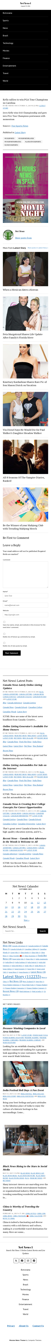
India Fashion (21, 962)
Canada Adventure (10, 694)
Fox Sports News (20, 125)
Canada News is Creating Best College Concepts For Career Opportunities (24, 805)
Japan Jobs (31, 969)
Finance (6, 58)
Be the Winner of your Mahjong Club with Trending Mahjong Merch (23, 527)
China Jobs (36, 952)
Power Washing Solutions (12, 985)
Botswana (7, 13)
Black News (25, 1173)
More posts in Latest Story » (38, 248)
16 (19, 907)
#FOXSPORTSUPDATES (12, 142)
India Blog (10, 962)
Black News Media (10, 1176)
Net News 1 (25, 3)
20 (45, 907)
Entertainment (9, 65)
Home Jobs (30, 959)
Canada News (38, 694)
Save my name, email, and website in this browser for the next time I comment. (24, 626)
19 (38, 907)
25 (32, 911)
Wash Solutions (25, 991)
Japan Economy (21, 969)
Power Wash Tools (29, 985)
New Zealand (28, 738)
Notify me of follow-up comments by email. (19, 637)
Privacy (11, 1325)
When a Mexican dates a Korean (20, 289)
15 (12, 907)
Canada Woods (9, 858)
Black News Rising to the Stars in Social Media (25, 1168)
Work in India (37, 991)
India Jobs (29, 966)
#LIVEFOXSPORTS (11, 145)
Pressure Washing (32, 1038)
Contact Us (38, 1325)
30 (19, 916)
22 (12, 911)
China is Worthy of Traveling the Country (21, 1208)
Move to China (9, 1218)
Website (6, 610)
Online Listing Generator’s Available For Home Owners (25, 728)
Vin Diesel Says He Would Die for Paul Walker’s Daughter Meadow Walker (24, 431)
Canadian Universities (19, 816)
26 (38, 911)
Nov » (26, 920)
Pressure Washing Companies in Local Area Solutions (24, 1030)
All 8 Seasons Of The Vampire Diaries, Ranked (24, 479)
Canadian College (24, 697)
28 (6, 916)
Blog (41, 692)
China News (7, 1216)
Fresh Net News (20, 736)
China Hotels (25, 952)
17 (25, 907)
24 (25, 911)
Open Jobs (39, 982)
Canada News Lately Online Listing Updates (22, 686)
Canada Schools (9, 697)
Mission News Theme (17, 1340)
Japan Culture (8, 969)
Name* (5, 592)
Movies (6, 50)
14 (6, 907)
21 (6, 911)
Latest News (42, 736)
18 (32, 907)
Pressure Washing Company (37, 988)
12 (38, 902)
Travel (5, 73)
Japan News (13, 972)
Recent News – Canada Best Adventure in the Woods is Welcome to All (24, 840)
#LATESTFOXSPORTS (33, 142)
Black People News (16, 1178)
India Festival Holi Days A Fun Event (23, 1090)
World (5, 80)
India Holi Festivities (25, 1096)
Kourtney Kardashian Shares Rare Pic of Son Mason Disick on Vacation (25, 383)
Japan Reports (24, 972)
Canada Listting (25, 694)
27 (45, 911)
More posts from (23, 237)
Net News (18, 738)
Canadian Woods (39, 697)
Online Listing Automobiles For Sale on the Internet (25, 766)
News (5, 28)
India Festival (33, 962)
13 (45, 902)
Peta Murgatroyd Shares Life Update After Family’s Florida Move (23, 336)
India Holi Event (9, 1096)
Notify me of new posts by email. (15, 646)
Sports (6, 20)
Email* (5, 601)
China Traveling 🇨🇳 (16, 956)
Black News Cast (37, 1173)
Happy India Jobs (19, 959)
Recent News (42, 738)
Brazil (5, 35)
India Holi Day (38, 1094)
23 (19, 911)
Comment (6, 560)
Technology (8, 43)
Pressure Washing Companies (15, 988)
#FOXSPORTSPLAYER (26, 138)
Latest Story (11, 699)
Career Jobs (15, 952)
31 (25, 916)
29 (12, 916)
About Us (23, 1325)
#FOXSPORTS (9, 138)
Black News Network (26, 1176)
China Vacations (30, 956)
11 (32, 902)
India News (31, 736)
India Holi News (18, 966)
